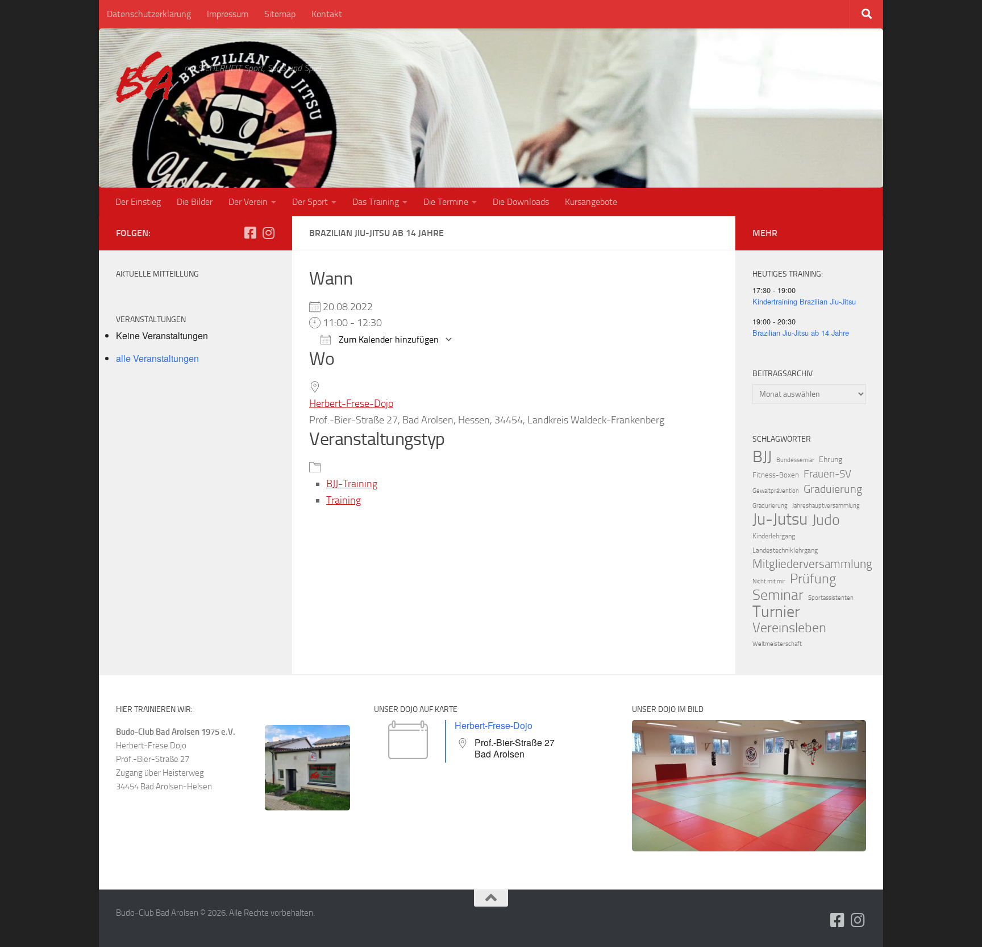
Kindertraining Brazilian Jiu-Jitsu (804, 301)
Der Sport (310, 201)
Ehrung (830, 459)
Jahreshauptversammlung (826, 505)
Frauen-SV (827, 473)
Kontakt (326, 14)
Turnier (776, 612)
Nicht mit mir (768, 581)
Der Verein (248, 201)
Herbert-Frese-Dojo (351, 403)
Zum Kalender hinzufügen (387, 339)
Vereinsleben (789, 628)
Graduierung (833, 489)
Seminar (778, 595)
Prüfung (813, 579)
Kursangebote (591, 201)
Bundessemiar (795, 460)
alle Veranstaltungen (157, 358)
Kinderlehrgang (773, 536)
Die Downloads (521, 201)
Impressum (227, 14)
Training (343, 500)
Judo (826, 520)
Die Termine (445, 201)
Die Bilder (195, 201)
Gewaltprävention (775, 491)
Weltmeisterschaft (777, 644)
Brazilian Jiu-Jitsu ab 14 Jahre (800, 332)
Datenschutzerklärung (149, 14)
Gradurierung (770, 505)
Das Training (375, 201)
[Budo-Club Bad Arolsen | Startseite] (144, 77)
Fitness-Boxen (775, 475)
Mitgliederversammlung (812, 564)
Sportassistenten (831, 598)
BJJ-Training (351, 483)
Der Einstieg (138, 201)
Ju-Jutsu (780, 519)
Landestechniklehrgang (785, 550)
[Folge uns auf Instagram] (268, 233)
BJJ (762, 456)
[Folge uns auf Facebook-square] (250, 233)
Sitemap (280, 14)
